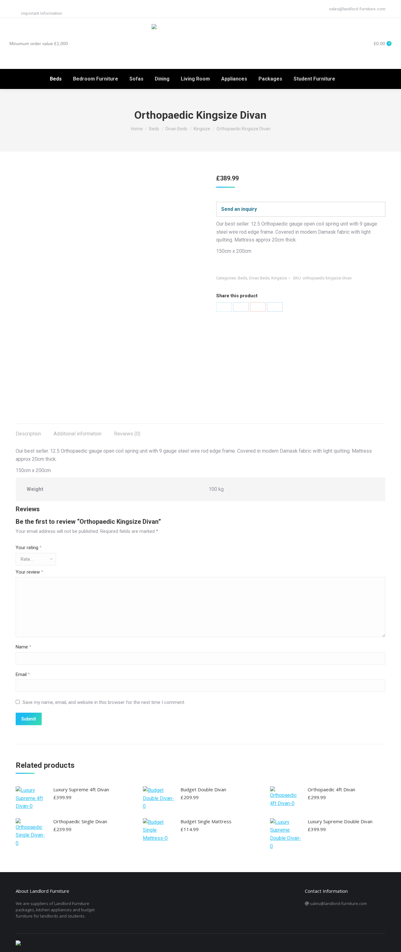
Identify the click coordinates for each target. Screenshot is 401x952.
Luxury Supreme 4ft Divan (81, 789)
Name (23, 647)
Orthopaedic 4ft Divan (331, 789)
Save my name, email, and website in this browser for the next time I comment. (104, 702)
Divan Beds (259, 278)
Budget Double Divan (203, 789)
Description (28, 434)
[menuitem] (56, 79)
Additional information (78, 434)
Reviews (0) (127, 434)
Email (23, 674)
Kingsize (279, 278)
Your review (29, 572)
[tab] (28, 431)
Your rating (29, 547)
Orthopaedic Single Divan (80, 821)
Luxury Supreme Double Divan (340, 821)
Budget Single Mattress (206, 821)
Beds (242, 278)
